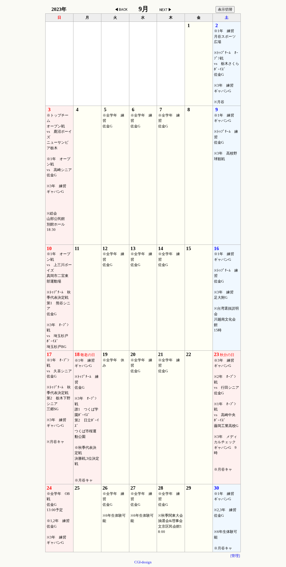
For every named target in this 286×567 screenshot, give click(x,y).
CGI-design (143, 562)
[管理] (235, 556)
